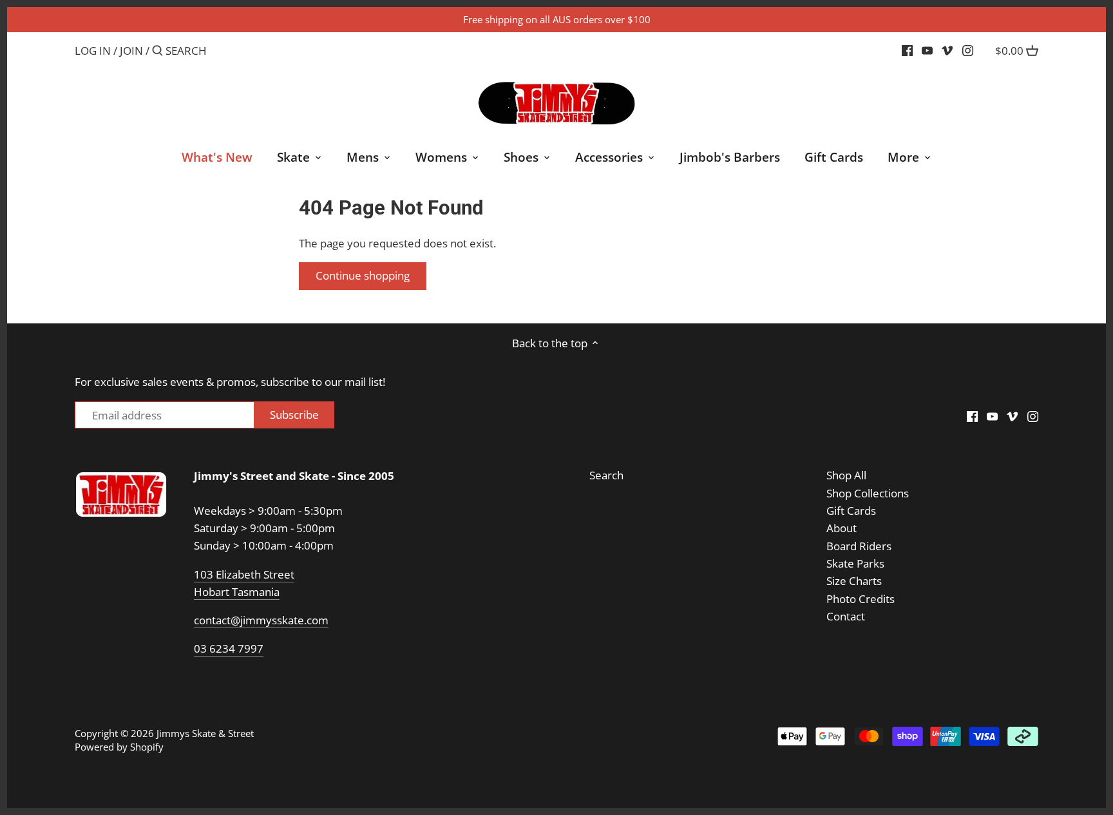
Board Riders (858, 546)
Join (131, 50)
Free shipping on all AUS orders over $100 (557, 19)
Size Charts (854, 580)
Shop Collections (867, 493)
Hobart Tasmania (237, 591)
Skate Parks (855, 563)
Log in (93, 50)
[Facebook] (907, 50)
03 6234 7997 (228, 648)
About (841, 528)
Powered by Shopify (119, 746)
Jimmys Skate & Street (205, 733)
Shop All (846, 475)
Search (606, 475)
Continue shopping (363, 275)
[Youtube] (927, 50)
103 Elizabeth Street (244, 574)
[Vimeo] (947, 50)
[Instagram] (967, 50)
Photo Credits (860, 598)
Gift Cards (851, 510)
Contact (845, 616)
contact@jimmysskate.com (261, 620)
